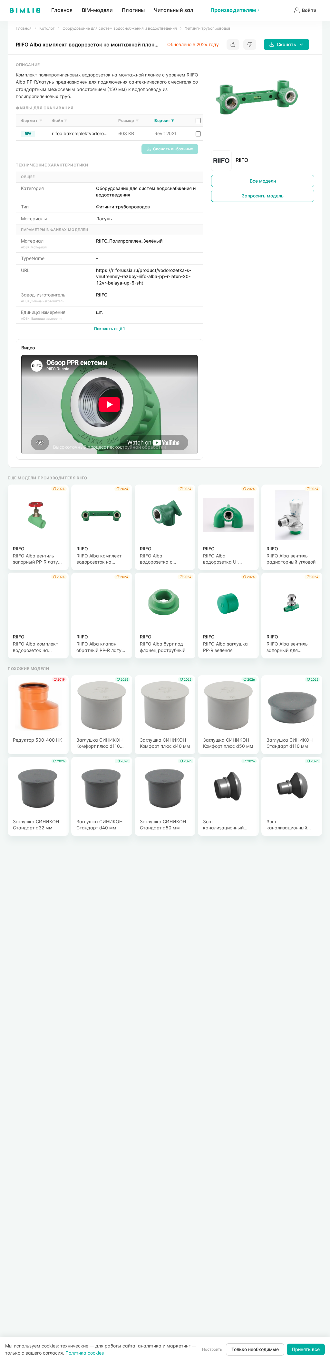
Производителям (233, 10)
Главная (62, 10)
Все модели (263, 181)
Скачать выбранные (173, 148)
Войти (309, 10)
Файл (59, 120)
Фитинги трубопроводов (207, 28)
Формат (31, 120)
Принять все (306, 1349)
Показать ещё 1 (109, 328)
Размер (128, 120)
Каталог (47, 28)
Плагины (133, 10)
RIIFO (242, 160)
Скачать (286, 44)
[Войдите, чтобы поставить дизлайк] (249, 44)
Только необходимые (255, 1349)
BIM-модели (97, 10)
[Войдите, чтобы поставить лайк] (233, 44)
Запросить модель (263, 195)
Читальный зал (173, 10)
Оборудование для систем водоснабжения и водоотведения (120, 28)
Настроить (212, 1349)
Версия (164, 120)
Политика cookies (84, 1353)
